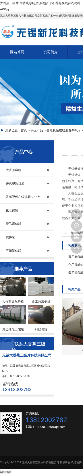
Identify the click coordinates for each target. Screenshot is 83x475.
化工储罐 (12, 210)
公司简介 (51, 52)
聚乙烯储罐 (13, 223)
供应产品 (37, 130)
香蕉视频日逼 (15, 183)
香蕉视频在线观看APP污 (63, 130)
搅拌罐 (10, 237)
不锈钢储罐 (13, 250)
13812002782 (76, 214)
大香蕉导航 (13, 170)
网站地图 (6, 472)
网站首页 (17, 52)
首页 (24, 130)
